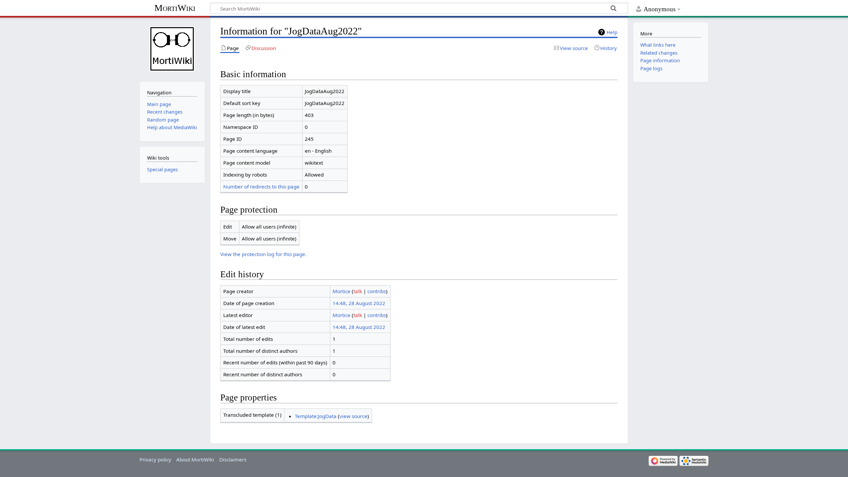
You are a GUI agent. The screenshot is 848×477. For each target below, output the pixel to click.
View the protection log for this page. (263, 254)
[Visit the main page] (172, 49)
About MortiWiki (195, 459)
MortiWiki (174, 8)
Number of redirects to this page (261, 186)
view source (353, 416)
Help (612, 32)
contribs (376, 291)
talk (357, 291)
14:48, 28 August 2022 (359, 303)
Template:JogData (316, 416)
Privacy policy (155, 459)
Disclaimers (232, 459)
